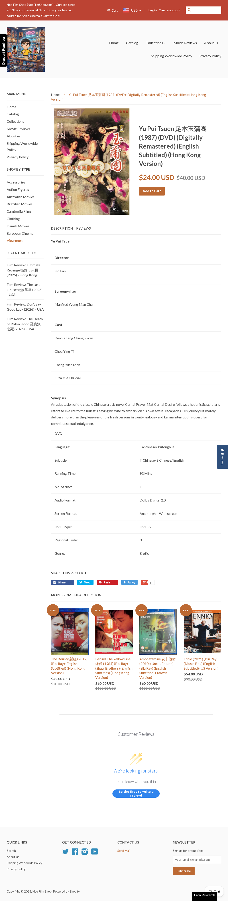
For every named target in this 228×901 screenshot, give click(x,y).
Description (62, 228)
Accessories (16, 182)
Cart (114, 10)
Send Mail (123, 850)
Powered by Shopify (66, 891)
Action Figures (18, 189)
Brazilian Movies (20, 204)
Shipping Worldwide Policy (171, 56)
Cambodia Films (19, 211)
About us (211, 43)
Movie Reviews (185, 43)
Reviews (83, 228)
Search (11, 850)
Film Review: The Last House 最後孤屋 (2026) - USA (25, 289)
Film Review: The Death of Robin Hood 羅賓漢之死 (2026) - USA (25, 324)
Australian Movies (21, 197)
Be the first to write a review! (136, 793)
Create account (170, 10)
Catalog (132, 43)
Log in (153, 10)
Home (114, 43)
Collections (155, 43)
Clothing (13, 218)
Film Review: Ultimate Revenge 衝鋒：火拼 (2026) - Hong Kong (23, 270)
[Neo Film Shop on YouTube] (94, 853)
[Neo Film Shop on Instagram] (84, 853)
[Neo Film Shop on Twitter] (65, 853)
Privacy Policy (210, 56)
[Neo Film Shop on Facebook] (75, 853)
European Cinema (20, 233)
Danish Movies (18, 226)
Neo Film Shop (42, 891)
